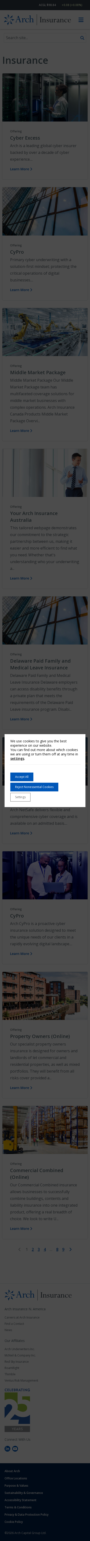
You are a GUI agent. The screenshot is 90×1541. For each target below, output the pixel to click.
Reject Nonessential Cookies (34, 787)
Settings (20, 797)
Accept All (22, 777)
